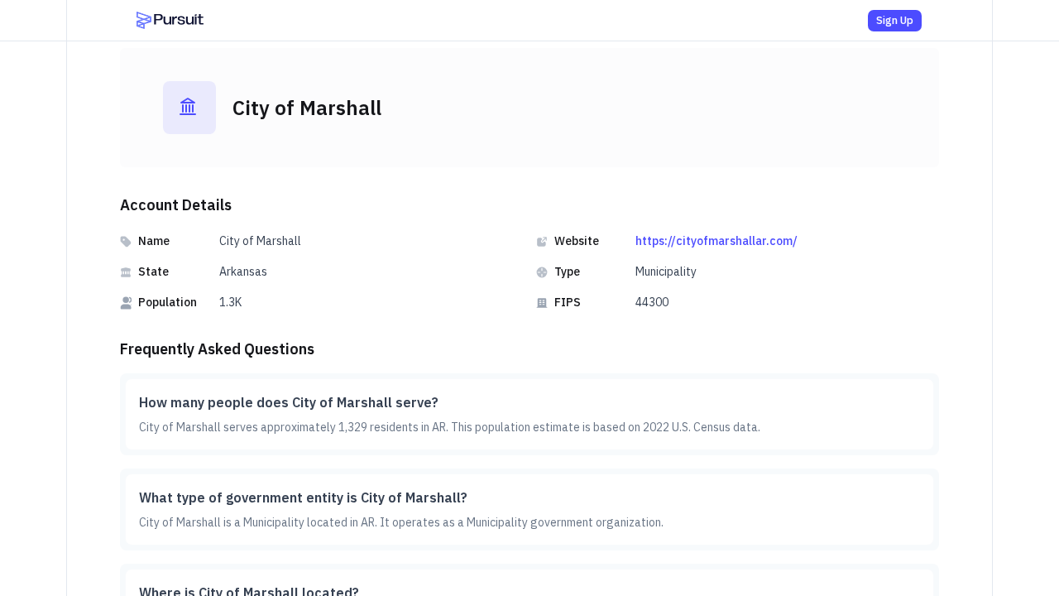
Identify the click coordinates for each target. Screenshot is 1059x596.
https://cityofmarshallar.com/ (716, 240)
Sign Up (894, 20)
